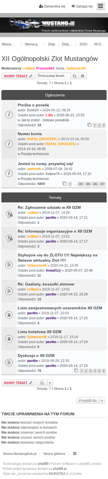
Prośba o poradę (33, 105)
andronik (34, 169)
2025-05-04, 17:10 (77, 174)
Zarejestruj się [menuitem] (54, 6)
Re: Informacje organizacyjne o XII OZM (55, 231)
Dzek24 (33, 110)
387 (102, 184)
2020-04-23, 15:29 (74, 294)
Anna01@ (53, 270)
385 (88, 184)
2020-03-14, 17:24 (74, 342)
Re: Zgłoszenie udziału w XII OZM (49, 207)
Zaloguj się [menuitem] (84, 6)
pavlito (51, 218)
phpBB (43, 464)
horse (60, 68)
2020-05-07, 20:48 (79, 270)
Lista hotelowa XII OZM (39, 331)
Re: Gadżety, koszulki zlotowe (46, 284)
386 (95, 184)
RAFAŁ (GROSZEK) (42, 139)
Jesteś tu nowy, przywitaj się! (45, 163)
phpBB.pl (60, 469)
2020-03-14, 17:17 (74, 241)
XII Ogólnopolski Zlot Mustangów (49, 58)
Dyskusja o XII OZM (36, 355)
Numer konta (30, 134)
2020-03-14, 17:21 (74, 218)
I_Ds (49, 115)
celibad (29, 68)
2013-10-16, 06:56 (32, 149)
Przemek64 (45, 68)
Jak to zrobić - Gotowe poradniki (45, 120)
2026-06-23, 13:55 (70, 115)
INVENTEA (57, 474)
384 (81, 184)
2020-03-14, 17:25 (74, 318)
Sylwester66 (76, 68)
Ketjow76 (53, 174)
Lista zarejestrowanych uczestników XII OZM (60, 308)
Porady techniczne (35, 154)
